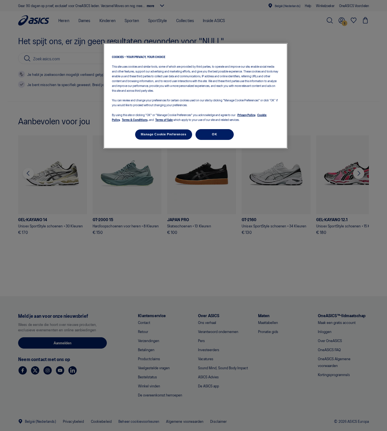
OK (214, 134)
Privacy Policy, (246, 115)
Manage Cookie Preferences (163, 134)
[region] (195, 96)
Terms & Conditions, (135, 119)
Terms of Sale (164, 119)
